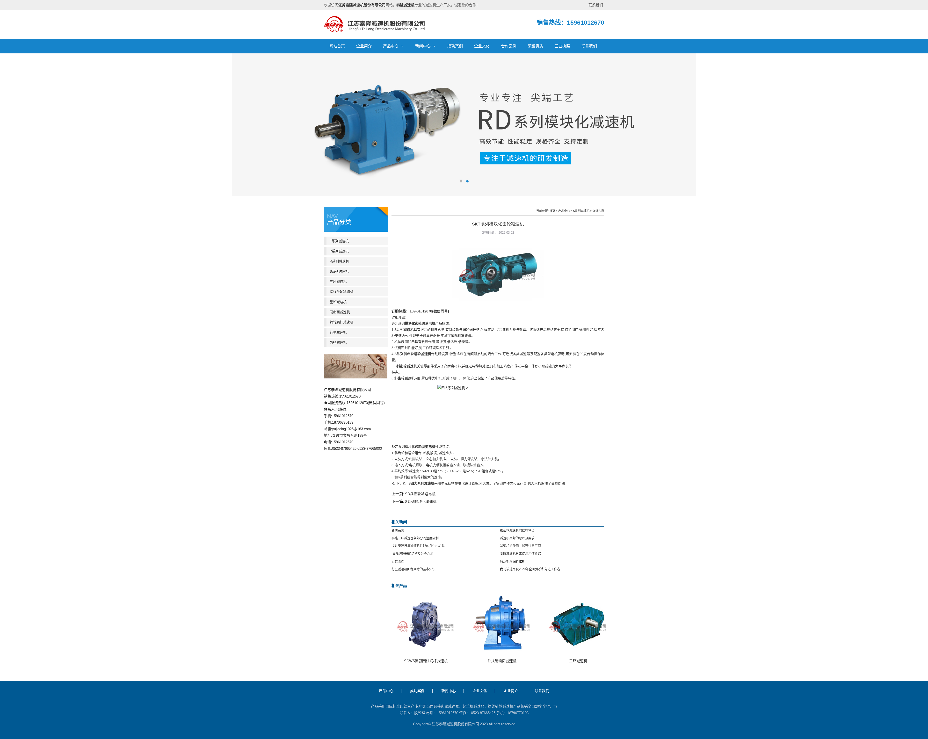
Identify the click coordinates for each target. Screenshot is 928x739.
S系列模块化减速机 (420, 502)
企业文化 (482, 46)
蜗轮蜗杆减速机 (341, 322)
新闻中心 (423, 46)
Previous (7, 121)
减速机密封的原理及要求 (517, 538)
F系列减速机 (339, 241)
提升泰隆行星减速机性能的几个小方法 (418, 546)
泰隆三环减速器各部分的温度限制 (415, 538)
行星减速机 (338, 332)
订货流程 (398, 561)
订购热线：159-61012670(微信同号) (420, 311)
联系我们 (595, 5)
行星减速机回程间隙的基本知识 (413, 569)
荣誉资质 (535, 46)
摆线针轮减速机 (341, 292)
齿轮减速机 (338, 342)
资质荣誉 (398, 530)
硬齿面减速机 (340, 312)
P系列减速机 (339, 251)
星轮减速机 (338, 302)
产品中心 (391, 46)
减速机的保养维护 (512, 561)
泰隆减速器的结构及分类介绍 (412, 553)
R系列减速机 (339, 261)
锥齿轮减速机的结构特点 (517, 530)
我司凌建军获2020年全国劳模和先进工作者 (530, 569)
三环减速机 (338, 281)
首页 (552, 211)
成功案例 (455, 46)
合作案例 (508, 46)
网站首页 (337, 46)
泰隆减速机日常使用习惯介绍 (520, 553)
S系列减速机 (581, 211)
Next (921, 121)
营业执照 (562, 46)
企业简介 (364, 46)
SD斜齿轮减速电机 (420, 494)
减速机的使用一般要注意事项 (520, 546)
